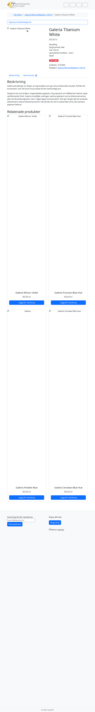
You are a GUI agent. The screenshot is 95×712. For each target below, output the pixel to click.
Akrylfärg (18, 15)
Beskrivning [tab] (14, 75)
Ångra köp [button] (55, 522)
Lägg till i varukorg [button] (27, 302)
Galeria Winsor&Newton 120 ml (38, 15)
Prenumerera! (15, 524)
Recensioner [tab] (29, 75)
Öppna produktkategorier (20, 22)
